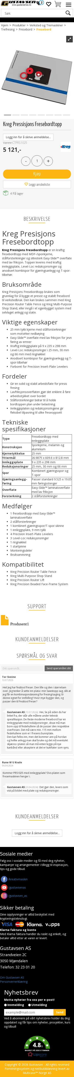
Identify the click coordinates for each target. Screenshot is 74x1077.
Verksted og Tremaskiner (46, 25)
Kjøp (37, 174)
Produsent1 (19, 623)
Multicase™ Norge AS (37, 1073)
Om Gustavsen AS (12, 977)
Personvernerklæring (14, 981)
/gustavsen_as (17, 896)
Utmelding (39, 1005)
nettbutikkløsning (46, 1069)
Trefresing (8, 29)
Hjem (4, 25)
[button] (37, 1046)
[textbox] (22, 668)
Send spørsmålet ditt (59, 668)
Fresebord (25, 29)
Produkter (18, 25)
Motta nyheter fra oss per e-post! (29, 1000)
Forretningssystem (17, 1069)
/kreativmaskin (18, 879)
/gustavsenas (17, 887)
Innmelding (15, 1005)
